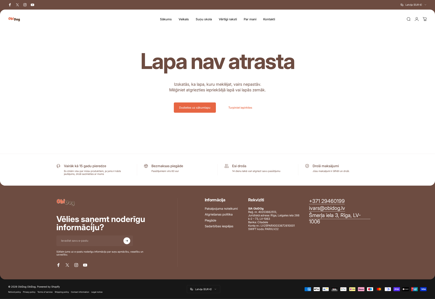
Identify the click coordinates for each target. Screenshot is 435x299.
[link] (339, 218)
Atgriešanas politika (219, 214)
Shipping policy (62, 292)
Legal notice (97, 292)
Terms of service (45, 292)
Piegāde (210, 220)
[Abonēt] (126, 240)
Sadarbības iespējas (219, 226)
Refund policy (14, 292)
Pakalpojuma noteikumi (221, 208)
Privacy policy (29, 292)
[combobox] (414, 5)
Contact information (80, 292)
